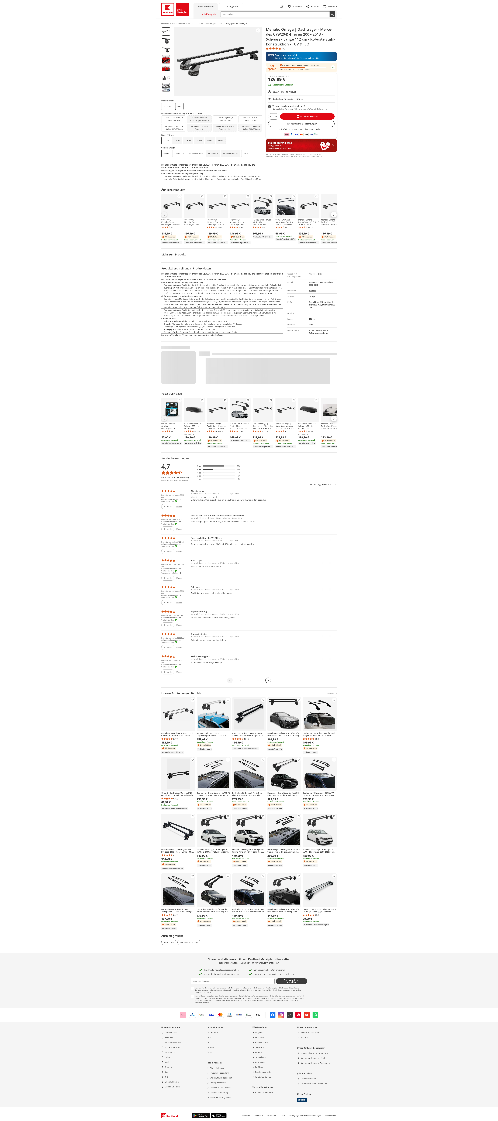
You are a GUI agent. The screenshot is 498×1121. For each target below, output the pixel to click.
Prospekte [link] (259, 1037)
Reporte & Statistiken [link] (309, 1032)
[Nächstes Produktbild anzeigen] (166, 94)
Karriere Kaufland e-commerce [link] (313, 1083)
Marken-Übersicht (172, 1087)
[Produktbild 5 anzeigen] (166, 69)
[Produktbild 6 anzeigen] (166, 78)
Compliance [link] (258, 1115)
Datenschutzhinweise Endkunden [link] (315, 1063)
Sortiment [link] (259, 1047)
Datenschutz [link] (272, 1115)
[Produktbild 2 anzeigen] (166, 41)
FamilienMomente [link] (263, 1072)
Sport (167, 1072)
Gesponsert (165, 220)
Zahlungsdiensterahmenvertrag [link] (314, 1053)
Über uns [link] (304, 1037)
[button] (219, 466)
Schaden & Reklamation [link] (220, 1087)
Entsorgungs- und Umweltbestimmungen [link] (305, 1115)
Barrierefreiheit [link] (331, 1115)
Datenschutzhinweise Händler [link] (313, 1058)
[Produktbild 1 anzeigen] (166, 31)
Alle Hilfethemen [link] (217, 1068)
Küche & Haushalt (172, 1047)
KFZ (166, 1077)
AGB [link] (283, 1115)
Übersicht (214, 1032)
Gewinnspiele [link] (261, 1062)
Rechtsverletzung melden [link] (221, 1097)
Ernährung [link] (260, 1067)
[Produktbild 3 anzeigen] (166, 50)
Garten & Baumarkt (173, 1042)
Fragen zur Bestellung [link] (219, 1073)
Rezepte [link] (258, 1052)
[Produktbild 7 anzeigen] (166, 87)
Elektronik (169, 1037)
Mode (167, 1062)
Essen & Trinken (172, 1082)
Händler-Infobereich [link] (264, 1092)
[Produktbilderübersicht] (166, 61)
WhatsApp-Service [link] (263, 1077)
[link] (231, 6)
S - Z (212, 1052)
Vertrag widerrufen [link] (218, 1082)
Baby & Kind (170, 1052)
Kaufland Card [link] (261, 1042)
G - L (212, 1042)
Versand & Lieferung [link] (219, 1092)
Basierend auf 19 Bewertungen (176, 477)
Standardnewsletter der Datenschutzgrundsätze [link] (211, 990)
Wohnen (168, 1057)
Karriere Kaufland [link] (308, 1078)
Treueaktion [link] (260, 1057)
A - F (212, 1037)
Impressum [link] (245, 1115)
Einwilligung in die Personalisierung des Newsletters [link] (212, 998)
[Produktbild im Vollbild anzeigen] (218, 61)
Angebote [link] (259, 1032)
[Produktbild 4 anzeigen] (166, 59)
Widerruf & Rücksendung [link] (221, 1078)
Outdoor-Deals (171, 1032)
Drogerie (168, 1067)
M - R (212, 1047)
